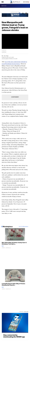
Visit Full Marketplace (23, 226)
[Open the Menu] (2, 1)
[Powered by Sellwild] (26, 311)
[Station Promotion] (15, 15)
